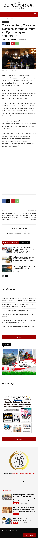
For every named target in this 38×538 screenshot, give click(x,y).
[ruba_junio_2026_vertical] (19, 375)
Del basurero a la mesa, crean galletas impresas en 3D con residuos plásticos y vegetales (24, 258)
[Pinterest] (13, 43)
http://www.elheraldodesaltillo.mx (19, 231)
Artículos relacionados (10, 242)
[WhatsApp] (17, 43)
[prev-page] (3, 276)
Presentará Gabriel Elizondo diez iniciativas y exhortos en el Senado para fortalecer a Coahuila (18, 322)
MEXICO (15, 523)
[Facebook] (4, 43)
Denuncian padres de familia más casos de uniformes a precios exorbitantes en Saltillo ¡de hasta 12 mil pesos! (19, 299)
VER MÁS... (19, 337)
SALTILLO (16, 503)
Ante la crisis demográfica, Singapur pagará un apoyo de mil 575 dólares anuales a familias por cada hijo (23, 250)
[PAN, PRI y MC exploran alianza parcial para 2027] (7, 520)
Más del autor (24, 242)
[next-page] (6, 276)
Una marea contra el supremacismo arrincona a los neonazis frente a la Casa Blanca (10, 216)
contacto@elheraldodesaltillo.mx (23, 473)
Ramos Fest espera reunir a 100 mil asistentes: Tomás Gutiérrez (18, 328)
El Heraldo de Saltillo (10, 39)
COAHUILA (16, 514)
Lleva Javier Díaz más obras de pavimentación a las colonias (18, 316)
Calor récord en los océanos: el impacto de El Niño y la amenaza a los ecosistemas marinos (24, 269)
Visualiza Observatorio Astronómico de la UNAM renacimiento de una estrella (28, 216)
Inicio (3, 19)
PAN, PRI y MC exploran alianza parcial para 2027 (17, 311)
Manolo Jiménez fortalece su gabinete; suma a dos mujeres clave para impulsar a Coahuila (17, 305)
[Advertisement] (19, 174)
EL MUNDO (10, 19)
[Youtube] (24, 482)
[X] (8, 43)
